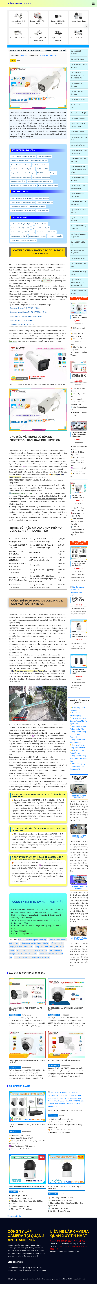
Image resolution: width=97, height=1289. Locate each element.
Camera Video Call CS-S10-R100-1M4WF (79, 671)
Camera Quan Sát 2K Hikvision (77, 85)
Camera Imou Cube (42, 210)
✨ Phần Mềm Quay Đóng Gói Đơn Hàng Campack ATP (77, 766)
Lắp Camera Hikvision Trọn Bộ (41, 228)
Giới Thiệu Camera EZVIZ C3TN (79, 837)
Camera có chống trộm (78, 145)
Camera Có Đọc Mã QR (78, 113)
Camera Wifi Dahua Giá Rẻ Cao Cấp (78, 203)
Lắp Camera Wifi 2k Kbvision (37, 206)
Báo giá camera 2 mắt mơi (18, 181)
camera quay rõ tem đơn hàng (41, 177)
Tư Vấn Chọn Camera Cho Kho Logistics (78, 125)
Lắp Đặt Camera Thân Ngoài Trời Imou (78, 187)
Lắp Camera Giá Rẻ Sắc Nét (19, 236)
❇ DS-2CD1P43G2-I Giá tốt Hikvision (64, 1060)
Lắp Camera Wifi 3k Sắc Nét (19, 206)
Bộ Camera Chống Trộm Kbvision (20, 228)
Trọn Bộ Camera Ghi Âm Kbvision (46, 232)
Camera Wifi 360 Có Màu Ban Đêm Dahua (23, 202)
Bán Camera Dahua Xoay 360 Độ (77, 251)
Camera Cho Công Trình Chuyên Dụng (79, 152)
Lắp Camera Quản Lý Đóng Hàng (79, 939)
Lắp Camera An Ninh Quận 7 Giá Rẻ (34, 943)
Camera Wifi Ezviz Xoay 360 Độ (78, 273)
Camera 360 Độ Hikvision (76, 52)
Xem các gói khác (14, 1216)
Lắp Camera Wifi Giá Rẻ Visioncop (78, 219)
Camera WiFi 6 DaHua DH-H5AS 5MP (78, 600)
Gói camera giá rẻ (19, 1086)
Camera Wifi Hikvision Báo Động (78, 179)
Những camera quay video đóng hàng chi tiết (23, 185)
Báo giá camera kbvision (45, 156)
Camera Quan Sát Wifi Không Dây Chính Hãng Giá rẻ (78, 169)
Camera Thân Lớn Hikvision (77, 93)
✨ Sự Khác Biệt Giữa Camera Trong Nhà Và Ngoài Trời (78, 721)
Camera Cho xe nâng (78, 118)
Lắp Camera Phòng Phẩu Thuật (79, 138)
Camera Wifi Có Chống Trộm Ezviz (78, 227)
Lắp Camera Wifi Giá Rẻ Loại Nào (79, 887)
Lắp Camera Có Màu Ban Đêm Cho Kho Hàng (32, 957)
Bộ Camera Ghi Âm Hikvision (37, 236)
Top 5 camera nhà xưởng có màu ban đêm (40, 181)
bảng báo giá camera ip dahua (19, 160)
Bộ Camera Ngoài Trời (41, 224)
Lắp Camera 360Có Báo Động (78, 265)
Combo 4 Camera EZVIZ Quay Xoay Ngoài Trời (79, 563)
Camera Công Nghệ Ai (78, 99)
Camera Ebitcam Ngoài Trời (45, 202)
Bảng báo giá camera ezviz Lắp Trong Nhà (23, 173)
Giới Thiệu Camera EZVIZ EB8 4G (79, 796)
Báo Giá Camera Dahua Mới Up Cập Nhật (23, 169)
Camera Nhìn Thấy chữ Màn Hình (20, 165)
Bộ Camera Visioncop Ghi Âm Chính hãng (23, 232)
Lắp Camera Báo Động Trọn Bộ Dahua (22, 224)
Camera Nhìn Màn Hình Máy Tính (78, 160)
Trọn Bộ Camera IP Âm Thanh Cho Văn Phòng (79, 434)
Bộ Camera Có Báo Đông (55, 236)
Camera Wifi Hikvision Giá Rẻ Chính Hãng (23, 210)
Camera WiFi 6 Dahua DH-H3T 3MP (79, 636)
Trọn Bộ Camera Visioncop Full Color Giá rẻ (23, 240)
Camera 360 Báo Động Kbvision (78, 292)
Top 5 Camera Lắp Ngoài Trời (38, 160)
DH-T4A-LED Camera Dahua (78, 496)
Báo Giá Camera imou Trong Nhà (46, 173)
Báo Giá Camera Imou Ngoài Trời (47, 185)
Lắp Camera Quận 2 (19, 3)
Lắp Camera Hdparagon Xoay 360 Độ (78, 235)
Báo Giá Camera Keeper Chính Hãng (32, 940)
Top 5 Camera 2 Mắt (42, 169)
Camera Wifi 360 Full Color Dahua (77, 195)
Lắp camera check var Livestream (21, 177)
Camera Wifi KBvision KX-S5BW (79, 317)
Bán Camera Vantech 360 (77, 106)
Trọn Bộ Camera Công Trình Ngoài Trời (32, 950)
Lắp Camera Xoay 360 (78, 258)
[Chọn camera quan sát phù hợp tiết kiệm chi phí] (86, 26)
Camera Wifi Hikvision (78, 59)
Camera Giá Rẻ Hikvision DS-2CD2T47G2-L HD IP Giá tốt (37, 50)
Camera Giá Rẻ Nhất (77, 132)
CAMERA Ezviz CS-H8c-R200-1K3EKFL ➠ (79, 376)
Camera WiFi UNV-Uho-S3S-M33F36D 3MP (65, 1110)
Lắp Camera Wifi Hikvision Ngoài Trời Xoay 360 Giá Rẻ (77, 75)
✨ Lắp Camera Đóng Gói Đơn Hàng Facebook (78, 734)
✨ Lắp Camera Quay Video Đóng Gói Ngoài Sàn (78, 758)
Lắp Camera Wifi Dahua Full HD (78, 211)
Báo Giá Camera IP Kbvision (40, 165)
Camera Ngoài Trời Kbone (41, 198)
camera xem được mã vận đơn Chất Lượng (23, 156)
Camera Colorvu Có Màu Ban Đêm (79, 66)
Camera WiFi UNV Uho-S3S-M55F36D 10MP (26, 1187)
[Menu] (93, 3)
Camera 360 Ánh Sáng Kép (78, 243)
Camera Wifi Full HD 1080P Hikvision (21, 198)
